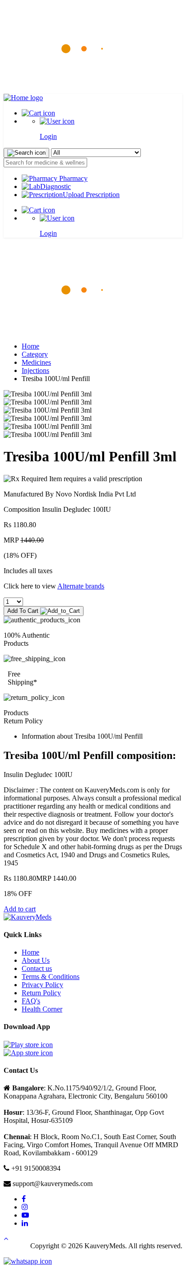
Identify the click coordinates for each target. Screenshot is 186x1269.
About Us (36, 960)
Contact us (37, 968)
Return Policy (41, 993)
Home (30, 346)
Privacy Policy (42, 985)
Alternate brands (80, 586)
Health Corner (42, 1009)
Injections (35, 370)
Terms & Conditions (50, 976)
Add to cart (20, 909)
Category (35, 354)
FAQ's (31, 1001)
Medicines (36, 362)
